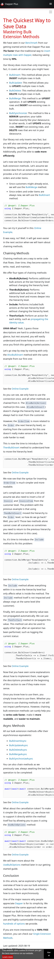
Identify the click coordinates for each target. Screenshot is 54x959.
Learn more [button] (8, 957)
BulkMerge (15, 98)
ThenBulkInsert (11, 447)
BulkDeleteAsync (18, 749)
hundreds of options (14, 923)
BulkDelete (15, 90)
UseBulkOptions (11, 864)
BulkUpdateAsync (18, 745)
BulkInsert (14, 74)
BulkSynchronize (18, 113)
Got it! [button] (48, 953)
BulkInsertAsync (17, 740)
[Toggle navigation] (50, 4)
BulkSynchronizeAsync (21, 758)
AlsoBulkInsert (15, 354)
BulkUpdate (15, 82)
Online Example (20, 388)
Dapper (19, 903)
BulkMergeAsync (18, 754)
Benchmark (31, 42)
